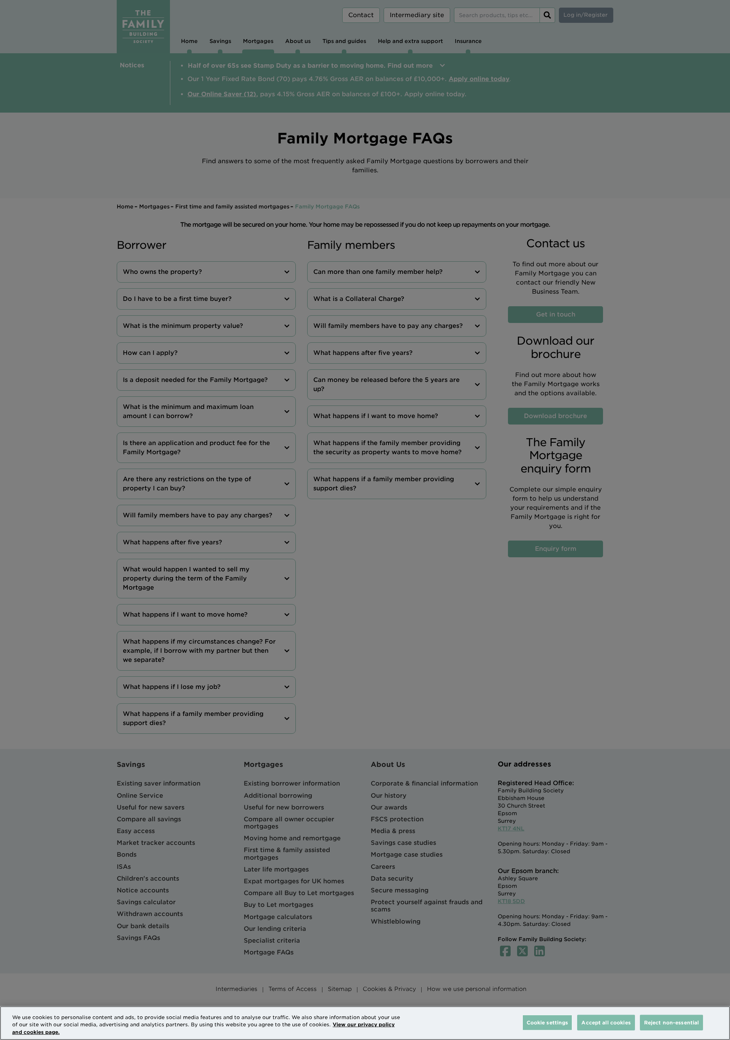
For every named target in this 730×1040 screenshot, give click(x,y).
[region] (365, 1023)
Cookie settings (547, 1022)
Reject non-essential (671, 1022)
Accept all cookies (605, 1022)
